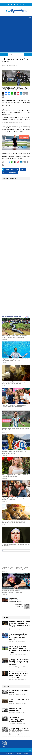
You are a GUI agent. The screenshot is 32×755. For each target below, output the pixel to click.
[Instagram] (20, 4)
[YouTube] (17, 4)
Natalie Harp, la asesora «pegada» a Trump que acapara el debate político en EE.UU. (19, 649)
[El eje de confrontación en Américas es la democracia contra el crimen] (5, 729)
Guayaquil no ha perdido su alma (19, 700)
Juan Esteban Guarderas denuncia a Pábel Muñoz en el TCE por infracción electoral (19, 636)
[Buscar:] (16, 54)
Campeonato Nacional (12, 169)
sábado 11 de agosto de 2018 (10, 65)
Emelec (23, 169)
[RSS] (23, 4)
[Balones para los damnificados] (5, 710)
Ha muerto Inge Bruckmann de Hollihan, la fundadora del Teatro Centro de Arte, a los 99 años (19, 624)
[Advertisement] (16, 36)
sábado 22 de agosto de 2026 (18, 641)
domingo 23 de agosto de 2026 (18, 629)
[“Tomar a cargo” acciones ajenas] (5, 692)
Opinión (6, 686)
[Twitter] (11, 4)
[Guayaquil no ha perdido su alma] (5, 701)
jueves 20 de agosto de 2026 (17, 712)
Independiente (13, 172)
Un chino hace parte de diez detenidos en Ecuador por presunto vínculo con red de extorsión (19, 662)
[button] (30, 17)
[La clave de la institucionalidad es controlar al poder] (5, 718)
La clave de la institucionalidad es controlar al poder (16, 719)
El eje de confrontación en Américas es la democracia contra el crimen (19, 730)
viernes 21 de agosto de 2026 (18, 694)
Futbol (5, 172)
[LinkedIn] (14, 4)
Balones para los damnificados (15, 709)
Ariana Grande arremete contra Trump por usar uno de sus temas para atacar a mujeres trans (19, 674)
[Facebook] (8, 4)
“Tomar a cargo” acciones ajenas (18, 691)
